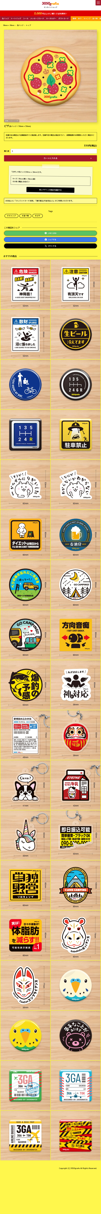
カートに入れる (50, 158)
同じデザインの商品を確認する (50, 190)
